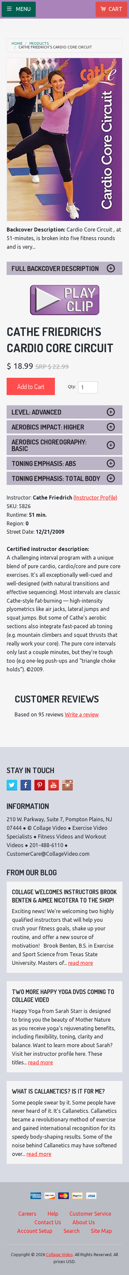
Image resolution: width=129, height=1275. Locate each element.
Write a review (82, 714)
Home (17, 43)
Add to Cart (30, 386)
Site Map (101, 1231)
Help (53, 1214)
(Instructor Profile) (95, 498)
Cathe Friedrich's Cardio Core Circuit (55, 47)
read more (80, 963)
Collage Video (59, 1254)
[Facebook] (26, 785)
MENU (23, 9)
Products (39, 43)
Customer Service (90, 1214)
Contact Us (47, 1222)
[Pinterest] (39, 785)
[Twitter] (12, 785)
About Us (83, 1222)
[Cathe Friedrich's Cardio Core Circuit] (64, 140)
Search (72, 1231)
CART (115, 9)
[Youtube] (53, 785)
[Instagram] (67, 785)
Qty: (72, 386)
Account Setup (34, 1231)
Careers (27, 1214)
